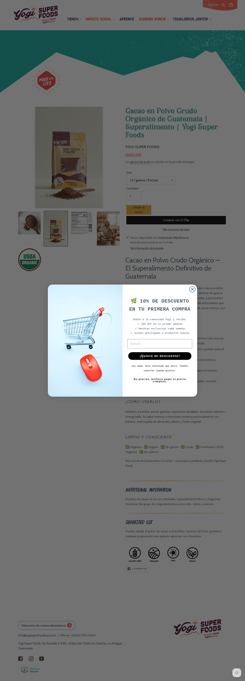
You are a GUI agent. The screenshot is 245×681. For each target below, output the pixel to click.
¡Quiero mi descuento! (160, 356)
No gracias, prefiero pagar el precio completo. (160, 380)
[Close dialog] (192, 289)
